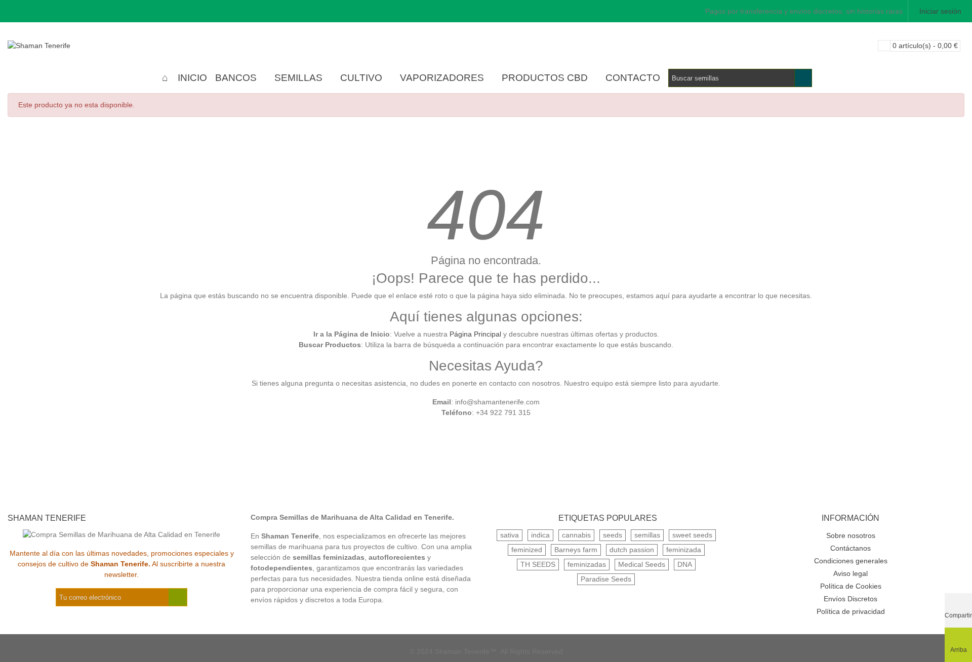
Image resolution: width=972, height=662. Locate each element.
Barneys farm (575, 550)
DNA (684, 564)
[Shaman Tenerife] (63, 45)
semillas (647, 535)
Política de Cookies (850, 586)
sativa (509, 535)
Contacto (632, 77)
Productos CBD (545, 77)
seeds (612, 535)
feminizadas (587, 564)
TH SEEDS (537, 564)
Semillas (298, 77)
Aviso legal (850, 573)
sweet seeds (692, 535)
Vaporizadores (442, 77)
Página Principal (475, 334)
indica (540, 535)
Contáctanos (850, 548)
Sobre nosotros (850, 535)
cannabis (576, 535)
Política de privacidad (851, 611)
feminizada (683, 550)
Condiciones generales (850, 561)
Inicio (192, 77)
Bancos (236, 77)
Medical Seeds (641, 564)
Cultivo (361, 77)
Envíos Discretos (850, 599)
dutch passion (632, 550)
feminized (526, 550)
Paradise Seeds (606, 579)
